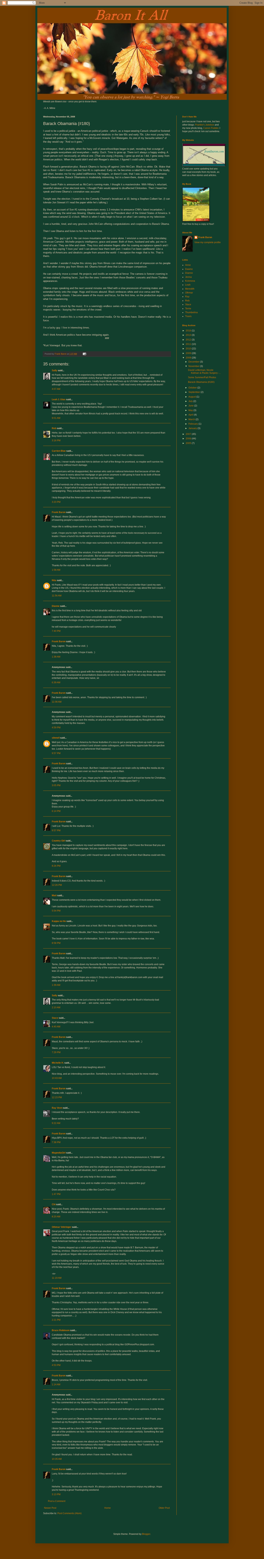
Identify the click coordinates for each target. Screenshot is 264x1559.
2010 (189, 348)
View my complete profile (207, 242)
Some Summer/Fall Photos (202, 377)
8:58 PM (56, 943)
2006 (189, 438)
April (191, 414)
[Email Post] (84, 354)
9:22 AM (56, 1123)
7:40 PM (56, 631)
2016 (189, 330)
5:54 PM (56, 910)
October (192, 387)
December (194, 361)
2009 (189, 353)
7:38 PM (56, 1142)
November (194, 366)
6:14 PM (56, 811)
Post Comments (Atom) (69, 1513)
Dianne (56, 606)
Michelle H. (58, 1062)
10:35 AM (57, 1459)
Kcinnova (190, 281)
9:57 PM (56, 753)
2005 (189, 443)
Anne (188, 265)
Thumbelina (191, 312)
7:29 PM (56, 1052)
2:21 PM (56, 1320)
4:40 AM (56, 1026)
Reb (54, 428)
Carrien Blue (59, 451)
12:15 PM (57, 1097)
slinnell (56, 737)
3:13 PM (56, 1494)
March (192, 419)
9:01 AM (56, 418)
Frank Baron (59, 512)
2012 (189, 339)
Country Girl (58, 840)
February (193, 423)
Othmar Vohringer (61, 1227)
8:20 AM (56, 1216)
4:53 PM (56, 1365)
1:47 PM (56, 1194)
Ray (187, 296)
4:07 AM (56, 389)
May (190, 410)
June (191, 405)
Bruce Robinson (61, 1330)
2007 (189, 434)
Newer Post (50, 1508)
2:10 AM (56, 1007)
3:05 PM (56, 785)
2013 (189, 335)
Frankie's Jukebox (204, 124)
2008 (189, 357)
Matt (54, 895)
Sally (54, 370)
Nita (54, 580)
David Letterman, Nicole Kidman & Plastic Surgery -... (204, 371)
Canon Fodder (210, 128)
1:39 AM (56, 985)
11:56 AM (56, 595)
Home (107, 1508)
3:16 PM (56, 440)
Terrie (188, 308)
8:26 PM (56, 866)
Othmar (189, 292)
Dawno (189, 269)
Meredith (189, 288)
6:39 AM (56, 682)
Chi (53, 1204)
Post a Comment (56, 1501)
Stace (55, 1018)
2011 (189, 344)
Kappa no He (59, 921)
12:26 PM (57, 885)
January (193, 428)
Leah (188, 284)
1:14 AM (56, 1384)
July (190, 401)
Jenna (188, 277)
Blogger (146, 1534)
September (194, 392)
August (192, 396)
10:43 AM (57, 1078)
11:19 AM (56, 1278)
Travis (188, 316)
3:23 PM (56, 502)
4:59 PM (56, 727)
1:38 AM (56, 656)
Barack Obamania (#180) (201, 382)
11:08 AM (56, 701)
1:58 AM (56, 570)
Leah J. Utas (59, 399)
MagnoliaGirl (59, 1152)
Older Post (164, 1508)
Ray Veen (57, 1108)
